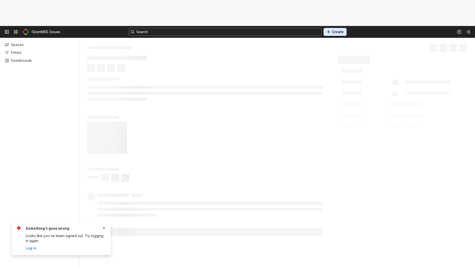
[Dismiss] (104, 228)
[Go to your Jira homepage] (26, 32)
